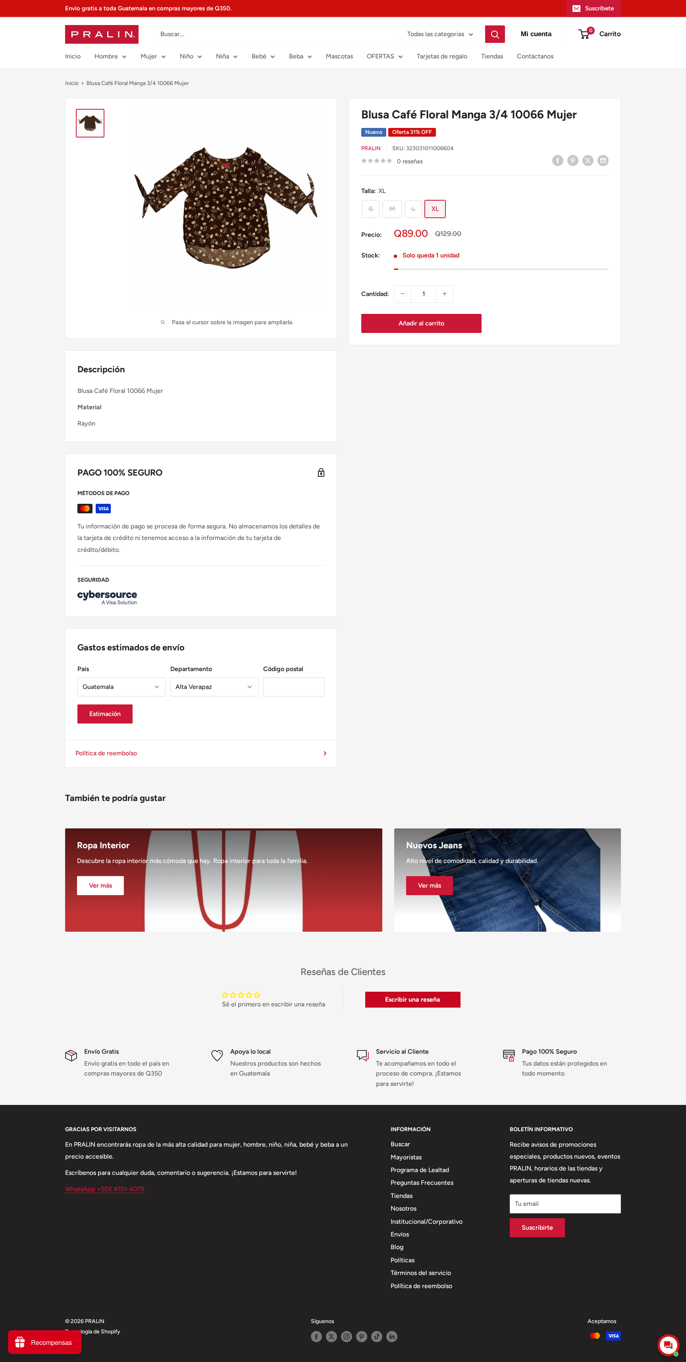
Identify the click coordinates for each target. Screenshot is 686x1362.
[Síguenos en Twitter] (331, 1336)
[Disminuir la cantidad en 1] (402, 293)
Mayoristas (406, 1157)
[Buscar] (495, 34)
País (83, 669)
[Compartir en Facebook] (557, 160)
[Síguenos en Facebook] (316, 1336)
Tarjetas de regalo (442, 56)
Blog (397, 1247)
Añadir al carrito (421, 323)
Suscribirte (537, 1227)
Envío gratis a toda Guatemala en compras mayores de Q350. (148, 8)
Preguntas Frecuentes (422, 1182)
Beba (296, 56)
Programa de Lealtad (420, 1170)
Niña (222, 56)
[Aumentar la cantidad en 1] (444, 293)
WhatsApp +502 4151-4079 (105, 1189)
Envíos (400, 1234)
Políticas (402, 1260)
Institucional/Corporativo (426, 1221)
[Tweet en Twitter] (588, 160)
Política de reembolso (106, 753)
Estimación (105, 714)
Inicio (73, 56)
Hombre (106, 56)
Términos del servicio (421, 1273)
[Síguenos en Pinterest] (361, 1336)
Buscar (400, 1144)
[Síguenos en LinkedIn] (391, 1336)
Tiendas (492, 56)
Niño (186, 56)
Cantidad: (375, 293)
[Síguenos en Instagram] (346, 1336)
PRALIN (371, 148)
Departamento (191, 669)
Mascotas (339, 56)
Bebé (259, 56)
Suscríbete (599, 8)
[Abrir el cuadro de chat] (668, 1345)
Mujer (149, 56)
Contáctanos (535, 56)
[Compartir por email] (603, 160)
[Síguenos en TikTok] (376, 1336)
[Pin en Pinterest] (572, 160)
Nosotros (403, 1208)
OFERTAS (380, 56)
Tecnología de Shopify (92, 1331)
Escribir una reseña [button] (412, 999)
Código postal (283, 669)
